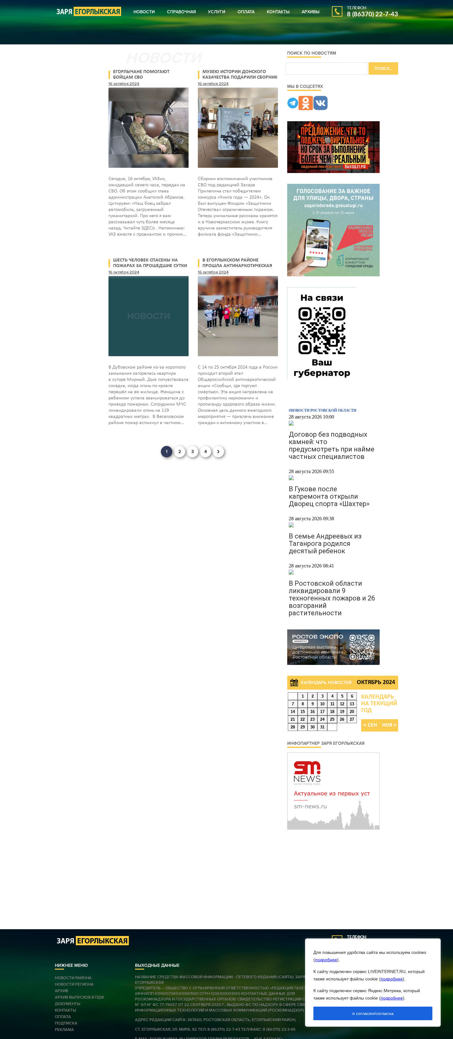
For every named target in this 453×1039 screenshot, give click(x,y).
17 (322, 711)
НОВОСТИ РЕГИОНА (74, 984)
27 (352, 719)
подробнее (326, 959)
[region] (373, 982)
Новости (144, 11)
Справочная (181, 11)
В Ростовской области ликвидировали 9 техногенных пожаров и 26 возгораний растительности (332, 598)
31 (322, 727)
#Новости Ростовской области (322, 410)
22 (302, 719)
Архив (61, 990)
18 (332, 711)
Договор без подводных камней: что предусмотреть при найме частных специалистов (331, 445)
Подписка (66, 1023)
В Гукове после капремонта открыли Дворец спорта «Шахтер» (329, 496)
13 (352, 704)
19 (342, 711)
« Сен (370, 725)
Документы (67, 1003)
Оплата (246, 11)
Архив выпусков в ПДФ (79, 997)
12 (342, 704)
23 (312, 719)
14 (293, 711)
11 (332, 704)
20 (352, 711)
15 (302, 711)
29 (302, 727)
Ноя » (389, 725)
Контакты (278, 11)
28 (293, 727)
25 (332, 719)
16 (312, 711)
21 (293, 719)
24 (322, 719)
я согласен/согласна (373, 1013)
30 (312, 727)
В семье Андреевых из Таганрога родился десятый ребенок (325, 543)
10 (322, 704)
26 (342, 719)
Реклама (64, 1029)
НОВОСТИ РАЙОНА (73, 977)
